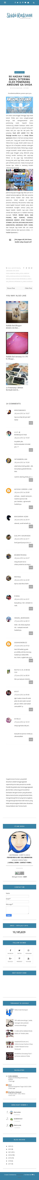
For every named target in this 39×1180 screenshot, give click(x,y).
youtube (28, 961)
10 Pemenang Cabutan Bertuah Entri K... (14, 388)
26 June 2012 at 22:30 (21, 580)
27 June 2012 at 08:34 (21, 675)
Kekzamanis (20, 410)
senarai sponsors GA (15, 281)
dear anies (17, 1112)
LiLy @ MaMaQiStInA (20, 433)
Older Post (28, 288)
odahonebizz (20, 642)
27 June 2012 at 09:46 (21, 695)
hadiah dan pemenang (22, 276)
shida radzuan (27, 281)
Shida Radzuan (17, 88)
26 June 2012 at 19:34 (21, 462)
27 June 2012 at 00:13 (21, 621)
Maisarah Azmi (21, 516)
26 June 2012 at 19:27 (21, 413)
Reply (30, 422)
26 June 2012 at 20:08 (21, 492)
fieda (17, 596)
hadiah (12, 276)
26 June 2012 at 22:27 (21, 558)
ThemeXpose (20, 1174)
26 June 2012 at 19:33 (21, 438)
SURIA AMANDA (13, 1076)
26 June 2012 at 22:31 (21, 599)
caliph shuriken (22, 536)
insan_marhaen (21, 618)
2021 (9, 1152)
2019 (9, 1158)
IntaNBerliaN (20, 459)
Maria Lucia (17, 1125)
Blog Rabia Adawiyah (14, 1092)
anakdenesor (18, 1119)
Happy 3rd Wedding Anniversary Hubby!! (18, 1078)
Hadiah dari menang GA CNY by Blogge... (17, 357)
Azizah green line (23, 489)
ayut (16, 691)
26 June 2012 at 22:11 (21, 539)
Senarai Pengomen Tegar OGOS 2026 (19, 1086)
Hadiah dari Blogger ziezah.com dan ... (14, 326)
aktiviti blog (19, 72)
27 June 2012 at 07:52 (21, 646)
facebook (10, 953)
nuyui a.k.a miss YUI (22, 671)
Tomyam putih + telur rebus (16, 1094)
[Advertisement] (19, 40)
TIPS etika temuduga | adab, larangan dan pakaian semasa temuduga (23, 1022)
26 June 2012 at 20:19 (21, 520)
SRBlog (19, 1177)
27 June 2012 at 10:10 (21, 722)
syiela (17, 719)
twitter (19, 953)
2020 (9, 1155)
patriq (17, 577)
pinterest (19, 961)
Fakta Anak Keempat (21, 1010)
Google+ (10, 961)
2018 (9, 1161)
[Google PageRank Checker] (19, 874)
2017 (9, 1164)
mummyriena (20, 555)
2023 (9, 1146)
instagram (28, 953)
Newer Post (11, 288)
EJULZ (10, 1085)
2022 (9, 1149)
